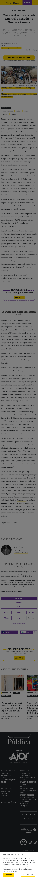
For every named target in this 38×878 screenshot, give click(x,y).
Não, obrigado (28, 875)
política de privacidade (10, 871)
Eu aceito (8, 875)
